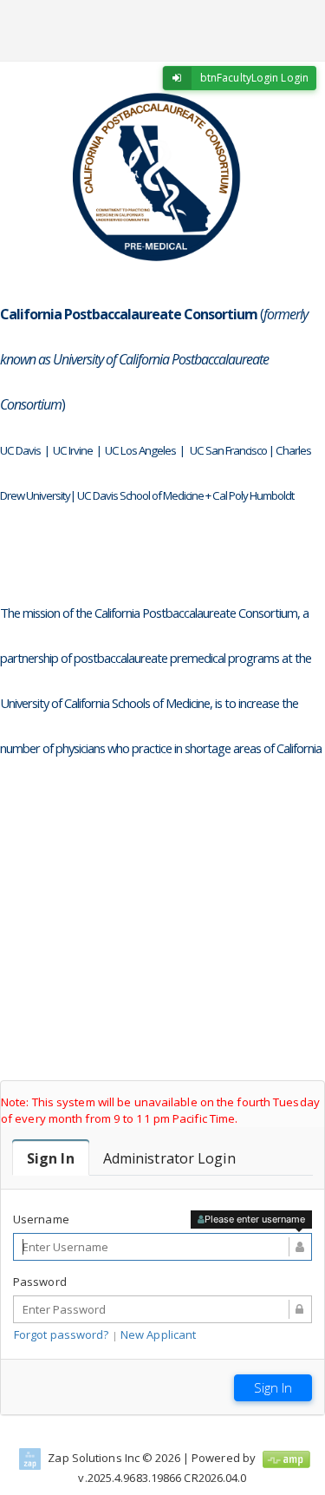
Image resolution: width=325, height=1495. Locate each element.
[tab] (50, 1158)
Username (41, 1219)
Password (40, 1281)
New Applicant (158, 1334)
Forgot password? (61, 1334)
